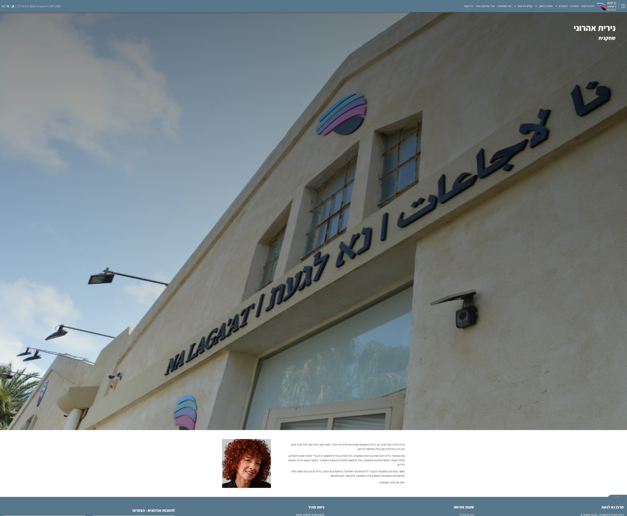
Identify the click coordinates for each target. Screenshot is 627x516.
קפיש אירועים (525, 6)
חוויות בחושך (546, 6)
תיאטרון (563, 6)
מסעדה (574, 6)
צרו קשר (468, 6)
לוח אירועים (587, 6)
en (3, 6)
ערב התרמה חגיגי (485, 6)
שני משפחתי (504, 6)
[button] (12, 6)
